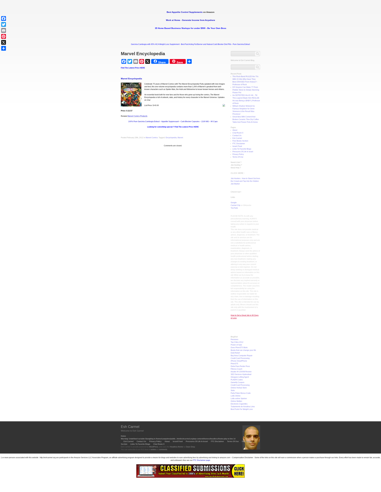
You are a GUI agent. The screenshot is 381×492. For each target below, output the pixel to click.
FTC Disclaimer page (201, 460)
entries (153, 449)
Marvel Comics (152, 138)
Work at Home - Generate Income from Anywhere (190, 20)
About (234, 130)
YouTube (234, 208)
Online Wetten (236, 401)
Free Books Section (240, 141)
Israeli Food (237, 146)
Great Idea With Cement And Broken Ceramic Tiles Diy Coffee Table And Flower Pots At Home (245, 119)
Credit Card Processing (240, 358)
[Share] (4, 48)
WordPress (153, 447)
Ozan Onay (190, 447)
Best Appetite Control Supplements (185, 12)
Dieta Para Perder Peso (240, 366)
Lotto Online (236, 396)
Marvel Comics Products (137, 116)
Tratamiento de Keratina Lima (243, 407)
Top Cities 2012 (237, 342)
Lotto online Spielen (239, 398)
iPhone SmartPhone (239, 361)
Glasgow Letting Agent (240, 377)
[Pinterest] (4, 36)
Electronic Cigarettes (239, 404)
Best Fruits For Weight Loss (242, 409)
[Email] (4, 30)
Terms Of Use (237, 157)
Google (234, 203)
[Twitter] (4, 24)
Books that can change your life (243, 350)
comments (163, 449)
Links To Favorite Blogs (241, 149)
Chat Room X (237, 133)
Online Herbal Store (239, 388)
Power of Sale (236, 345)
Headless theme (176, 447)
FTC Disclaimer (238, 144)
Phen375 (234, 364)
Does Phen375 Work (239, 347)
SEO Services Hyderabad (241, 374)
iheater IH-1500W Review (241, 372)
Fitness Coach (236, 369)
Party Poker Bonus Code (241, 393)
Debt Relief (235, 353)
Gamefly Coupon (237, 382)
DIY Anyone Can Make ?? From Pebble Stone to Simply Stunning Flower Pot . (245, 90)
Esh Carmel (237, 138)
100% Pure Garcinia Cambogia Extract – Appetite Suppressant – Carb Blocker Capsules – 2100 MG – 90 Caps (173, 121)
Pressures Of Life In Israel (242, 152)
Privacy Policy (238, 154)
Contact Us (236, 135)
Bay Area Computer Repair (241, 356)
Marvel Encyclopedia (131, 78)
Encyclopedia (171, 138)
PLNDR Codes (237, 380)
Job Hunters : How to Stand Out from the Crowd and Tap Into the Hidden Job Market (245, 181)
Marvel (180, 138)
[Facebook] (4, 18)
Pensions (234, 339)
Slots (233, 390)
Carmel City (235, 205)
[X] (4, 42)
